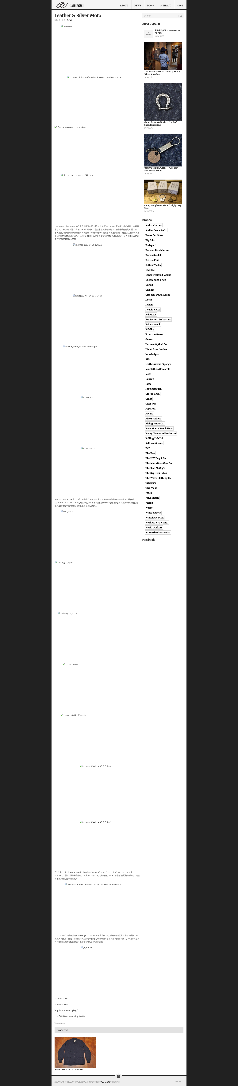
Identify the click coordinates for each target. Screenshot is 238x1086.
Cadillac (150, 270)
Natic (148, 384)
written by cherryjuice (157, 532)
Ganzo (148, 339)
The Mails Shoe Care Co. (158, 463)
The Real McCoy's (155, 468)
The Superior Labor (156, 473)
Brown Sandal (153, 255)
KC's (147, 359)
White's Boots (153, 512)
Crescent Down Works (157, 294)
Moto (63, 1023)
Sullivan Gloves (154, 443)
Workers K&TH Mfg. (156, 522)
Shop (180, 5)
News (137, 5)
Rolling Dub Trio (154, 438)
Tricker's (150, 483)
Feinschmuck (153, 324)
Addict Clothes (153, 225)
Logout (179, 1081)
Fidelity (149, 329)
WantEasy (106, 1082)
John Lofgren (152, 354)
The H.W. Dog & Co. (155, 458)
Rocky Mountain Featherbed (161, 433)
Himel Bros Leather (156, 349)
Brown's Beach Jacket (157, 250)
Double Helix (152, 309)
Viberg (149, 502)
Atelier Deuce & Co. (156, 230)
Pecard (149, 413)
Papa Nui (150, 408)
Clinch (149, 284)
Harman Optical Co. (156, 344)
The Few (150, 453)
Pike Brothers (153, 418)
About (124, 5)
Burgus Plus (152, 260)
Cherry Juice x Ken (155, 279)
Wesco (149, 507)
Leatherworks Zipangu (158, 364)
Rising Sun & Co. (154, 423)
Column (149, 289)
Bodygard (150, 245)
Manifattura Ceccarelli (158, 369)
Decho (148, 299)
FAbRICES (150, 314)
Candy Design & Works (158, 275)
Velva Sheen (152, 497)
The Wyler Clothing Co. (158, 478)
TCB (147, 448)
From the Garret (154, 334)
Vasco (148, 492)
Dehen (149, 304)
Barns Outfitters (154, 235)
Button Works (153, 265)
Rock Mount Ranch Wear (159, 428)
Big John (150, 240)
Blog (150, 5)
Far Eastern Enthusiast (158, 319)
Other (148, 398)
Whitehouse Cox (154, 517)
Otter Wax (150, 403)
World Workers (153, 527)
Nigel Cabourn (153, 388)
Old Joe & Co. (152, 393)
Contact (165, 5)
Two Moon (151, 488)
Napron (149, 379)
